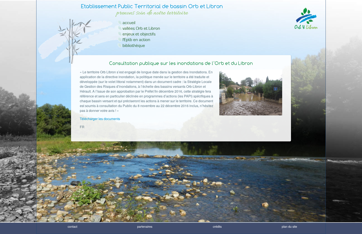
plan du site (289, 226)
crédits (217, 226)
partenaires (144, 226)
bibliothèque (134, 45)
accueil (129, 22)
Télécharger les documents (100, 118)
